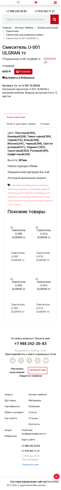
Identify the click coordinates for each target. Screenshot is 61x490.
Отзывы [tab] (45, 124)
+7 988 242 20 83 (16, 11)
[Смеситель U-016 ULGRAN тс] (44, 284)
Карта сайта (28, 439)
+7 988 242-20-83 (30, 343)
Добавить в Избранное (19, 77)
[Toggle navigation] (55, 2)
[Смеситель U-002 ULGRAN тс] (19, 284)
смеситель (12, 189)
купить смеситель (40, 185)
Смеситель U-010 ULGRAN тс (43, 256)
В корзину (24, 71)
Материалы (35, 400)
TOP (56, 476)
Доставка (10, 400)
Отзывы (33, 418)
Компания (34, 406)
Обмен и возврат (14, 412)
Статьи (33, 412)
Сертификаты (12, 406)
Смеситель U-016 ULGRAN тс (43, 308)
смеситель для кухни (39, 197)
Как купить (11, 418)
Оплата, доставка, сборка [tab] (21, 124)
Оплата (8, 394)
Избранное (11, 436)
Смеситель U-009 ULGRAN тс (18, 256)
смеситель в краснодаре (29, 189)
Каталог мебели (37, 394)
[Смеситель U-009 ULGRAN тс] (19, 232)
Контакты (34, 424)
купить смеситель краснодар (31, 193)
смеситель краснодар (21, 185)
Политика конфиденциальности (33, 432)
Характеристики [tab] (16, 117)
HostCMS (53, 481)
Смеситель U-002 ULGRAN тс (18, 308)
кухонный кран (35, 201)
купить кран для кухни (18, 201)
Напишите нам (37, 370)
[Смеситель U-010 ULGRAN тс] (44, 232)
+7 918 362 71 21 (44, 11)
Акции (8, 430)
